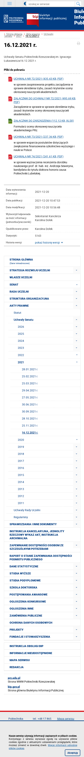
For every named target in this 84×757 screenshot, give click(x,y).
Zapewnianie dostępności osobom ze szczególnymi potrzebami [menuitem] (36, 547)
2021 (18, 36)
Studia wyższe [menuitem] (20, 573)
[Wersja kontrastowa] (22, 3)
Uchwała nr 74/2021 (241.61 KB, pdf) (38, 156)
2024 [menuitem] (21, 341)
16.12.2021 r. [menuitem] (30, 432)
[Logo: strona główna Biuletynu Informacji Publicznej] (53, 20)
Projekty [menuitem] (16, 629)
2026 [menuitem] (21, 327)
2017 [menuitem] (21, 461)
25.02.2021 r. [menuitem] (30, 376)
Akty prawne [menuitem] (19, 305)
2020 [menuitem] (21, 440)
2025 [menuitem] (21, 334)
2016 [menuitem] (21, 468)
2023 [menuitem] (21, 348)
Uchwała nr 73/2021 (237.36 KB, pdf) (38, 136)
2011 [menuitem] (21, 503)
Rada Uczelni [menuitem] (19, 291)
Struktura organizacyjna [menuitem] (29, 298)
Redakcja (17, 667)
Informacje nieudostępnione (31, 653)
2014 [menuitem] (21, 482)
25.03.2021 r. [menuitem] (30, 383)
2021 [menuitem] (21, 362)
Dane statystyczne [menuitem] (24, 566)
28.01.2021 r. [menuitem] (30, 369)
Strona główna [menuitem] (21, 261)
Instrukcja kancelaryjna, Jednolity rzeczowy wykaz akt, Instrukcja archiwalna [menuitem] (37, 535)
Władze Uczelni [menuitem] (21, 277)
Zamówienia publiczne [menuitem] (26, 615)
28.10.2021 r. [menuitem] (30, 418)
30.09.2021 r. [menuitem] (30, 411)
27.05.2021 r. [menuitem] (30, 397)
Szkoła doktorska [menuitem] (23, 587)
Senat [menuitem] (14, 284)
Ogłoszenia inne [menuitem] (22, 608)
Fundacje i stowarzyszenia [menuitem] (30, 636)
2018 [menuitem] (21, 454)
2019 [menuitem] (21, 447)
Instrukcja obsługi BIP (26, 646)
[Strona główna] (13, 18)
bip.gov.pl (14, 686)
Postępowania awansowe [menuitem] (28, 594)
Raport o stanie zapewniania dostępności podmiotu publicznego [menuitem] (41, 557)
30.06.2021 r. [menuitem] (30, 404)
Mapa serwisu (20, 660)
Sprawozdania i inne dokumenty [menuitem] (33, 524)
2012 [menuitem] (21, 496)
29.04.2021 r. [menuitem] (30, 390)
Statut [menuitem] (17, 312)
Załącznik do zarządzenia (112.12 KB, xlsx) (44, 120)
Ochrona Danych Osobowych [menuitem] (31, 622)
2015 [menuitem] (21, 475)
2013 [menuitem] (21, 489)
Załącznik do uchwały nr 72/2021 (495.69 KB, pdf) (45, 100)
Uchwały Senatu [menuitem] (23, 319)
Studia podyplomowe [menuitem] (25, 580)
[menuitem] (76, 270)
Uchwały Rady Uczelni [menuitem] (27, 510)
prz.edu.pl (14, 677)
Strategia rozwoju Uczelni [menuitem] (30, 270)
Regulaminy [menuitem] (21, 517)
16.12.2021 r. (32, 36)
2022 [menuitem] (21, 355)
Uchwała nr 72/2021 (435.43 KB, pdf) (38, 78)
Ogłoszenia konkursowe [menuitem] (28, 601)
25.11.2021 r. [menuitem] (30, 425)
